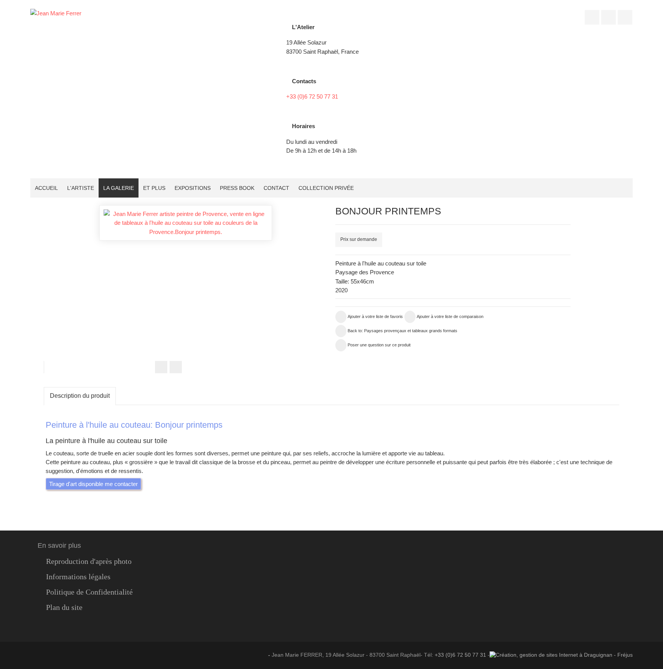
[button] (573, 212)
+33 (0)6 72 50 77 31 (312, 96)
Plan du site (64, 607)
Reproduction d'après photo (89, 561)
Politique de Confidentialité (89, 592)
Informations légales (78, 577)
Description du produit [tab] (80, 395)
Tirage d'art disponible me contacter (93, 484)
